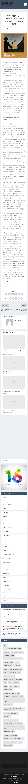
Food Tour (12, 672)
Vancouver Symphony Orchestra (14, 738)
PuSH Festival (8, 689)
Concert (19, 659)
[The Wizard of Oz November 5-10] (14, 362)
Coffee (4, 508)
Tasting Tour (8, 705)
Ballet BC (6, 652)
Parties (5, 573)
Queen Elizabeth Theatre (11, 693)
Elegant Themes (13, 774)
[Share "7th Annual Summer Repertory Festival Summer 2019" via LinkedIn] (12, 294)
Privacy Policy (20, 778)
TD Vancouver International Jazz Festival (13, 709)
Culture (5, 516)
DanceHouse (7, 665)
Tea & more (6, 581)
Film (4, 539)
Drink (4, 524)
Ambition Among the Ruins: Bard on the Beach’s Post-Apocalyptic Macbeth (14, 610)
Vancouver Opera (9, 732)
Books (4, 501)
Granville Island (9, 679)
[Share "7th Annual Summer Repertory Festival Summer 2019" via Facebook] (6, 294)
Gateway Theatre (9, 676)
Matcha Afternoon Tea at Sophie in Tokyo (12, 615)
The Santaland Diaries (9, 410)
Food (4, 543)
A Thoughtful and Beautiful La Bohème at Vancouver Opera (11, 634)
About (14, 778)
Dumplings (16, 665)
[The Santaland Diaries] (14, 401)
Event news (6, 531)
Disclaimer (10, 780)
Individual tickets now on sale (10, 282)
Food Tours (6, 547)
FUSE (19, 672)
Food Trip (5, 550)
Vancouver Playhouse (10, 735)
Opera (5, 686)
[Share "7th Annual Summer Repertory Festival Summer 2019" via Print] (21, 294)
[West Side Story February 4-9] (14, 382)
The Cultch (14, 713)
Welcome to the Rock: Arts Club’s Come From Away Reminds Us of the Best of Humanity (13, 628)
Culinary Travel (8, 662)
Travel (4, 596)
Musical (16, 683)
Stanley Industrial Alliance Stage (12, 700)
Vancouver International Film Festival (13, 727)
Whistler (14, 742)
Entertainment (7, 527)
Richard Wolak (12, 27)
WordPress (14, 776)
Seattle (14, 696)
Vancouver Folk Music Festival (13, 723)
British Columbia (9, 655)
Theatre (9, 29)
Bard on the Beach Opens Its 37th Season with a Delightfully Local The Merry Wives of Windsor (13, 621)
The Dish (5, 585)
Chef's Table (6, 504)
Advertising (17, 780)
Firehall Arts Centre (15, 669)
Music (4, 570)
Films (5, 669)
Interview (19, 679)
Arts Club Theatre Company (12, 648)
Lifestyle (5, 566)
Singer (21, 696)
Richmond (7, 696)
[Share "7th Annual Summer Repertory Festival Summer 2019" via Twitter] (9, 294)
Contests (5, 512)
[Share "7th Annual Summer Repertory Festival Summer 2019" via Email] (18, 294)
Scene (4, 577)
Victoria (6, 742)
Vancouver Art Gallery (11, 720)
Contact (10, 778)
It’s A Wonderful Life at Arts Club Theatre (12, 351)
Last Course (6, 562)
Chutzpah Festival (9, 659)
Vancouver (7, 716)
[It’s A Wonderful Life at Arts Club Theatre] (14, 342)
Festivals (5, 535)
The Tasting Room (8, 589)
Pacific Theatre (14, 686)
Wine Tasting (8, 745)
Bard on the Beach (17, 652)
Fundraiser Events (8, 554)
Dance (4, 520)
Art (4, 497)
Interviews (5, 558)
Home (4, 778)
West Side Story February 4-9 (11, 391)
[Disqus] (14, 438)
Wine (4, 600)
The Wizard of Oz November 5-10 (12, 372)
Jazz (5, 683)
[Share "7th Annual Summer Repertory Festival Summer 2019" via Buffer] (15, 294)
